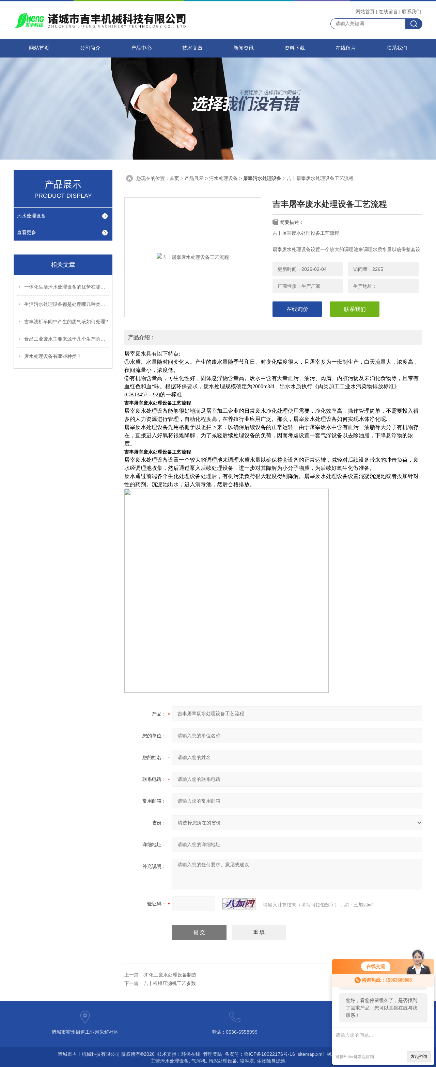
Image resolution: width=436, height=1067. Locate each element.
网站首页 (365, 11)
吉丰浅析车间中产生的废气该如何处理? (66, 321)
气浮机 (198, 1061)
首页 (174, 178)
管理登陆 (212, 1054)
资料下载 (294, 48)
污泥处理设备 (222, 1061)
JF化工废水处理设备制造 (170, 975)
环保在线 (190, 1054)
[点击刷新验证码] (239, 903)
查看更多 (26, 232)
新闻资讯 (243, 48)
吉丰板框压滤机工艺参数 (169, 983)
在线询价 (297, 309)
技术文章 (192, 48)
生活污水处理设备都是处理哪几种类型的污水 (66, 304)
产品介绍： (141, 337)
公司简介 (90, 48)
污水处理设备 (31, 215)
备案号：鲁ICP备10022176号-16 (260, 1054)
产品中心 (141, 48)
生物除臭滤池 (271, 1061)
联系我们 (411, 11)
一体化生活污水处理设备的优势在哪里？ (66, 287)
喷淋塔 (247, 1061)
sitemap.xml (311, 1054)
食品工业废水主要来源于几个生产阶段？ (66, 339)
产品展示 (194, 178)
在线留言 (388, 11)
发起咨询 (419, 1056)
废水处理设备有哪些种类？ (52, 356)
